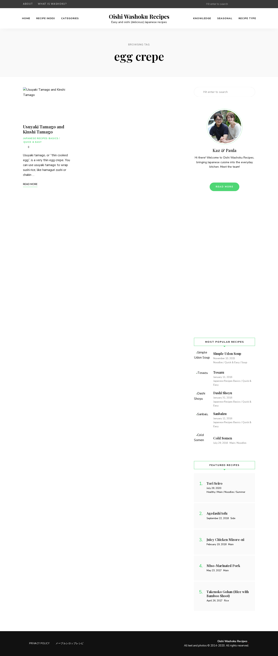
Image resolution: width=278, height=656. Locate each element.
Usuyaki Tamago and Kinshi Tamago (43, 129)
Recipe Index (45, 18)
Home (26, 18)
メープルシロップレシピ (70, 643)
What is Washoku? (52, 4)
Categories (70, 18)
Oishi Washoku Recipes (139, 16)
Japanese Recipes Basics (40, 138)
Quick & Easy (32, 142)
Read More (224, 186)
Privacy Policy (39, 643)
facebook (237, 4)
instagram (253, 4)
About (28, 4)
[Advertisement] (224, 264)
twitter (245, 4)
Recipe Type (247, 18)
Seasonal (224, 18)
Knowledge (202, 18)
